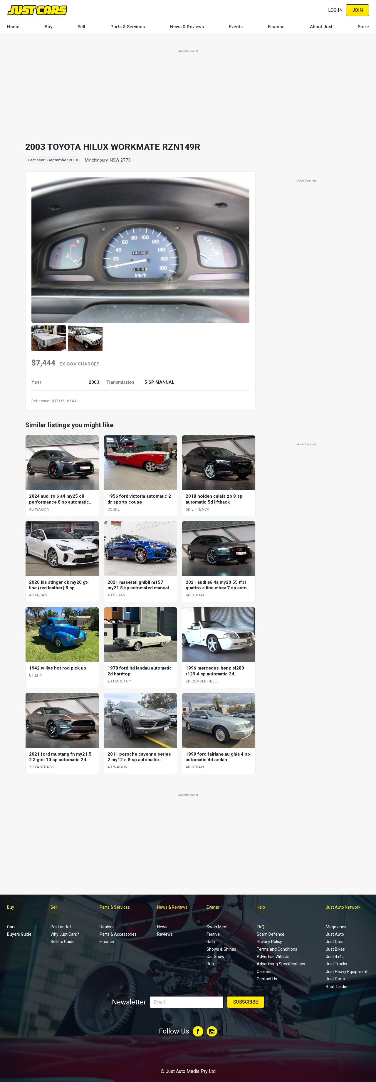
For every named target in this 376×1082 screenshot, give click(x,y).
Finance (276, 26)
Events (236, 26)
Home (13, 26)
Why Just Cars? (65, 934)
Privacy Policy (269, 941)
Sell (81, 26)
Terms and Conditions (277, 949)
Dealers (107, 927)
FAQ (260, 927)
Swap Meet (217, 927)
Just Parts (335, 979)
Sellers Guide (63, 941)
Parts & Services (127, 26)
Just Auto (335, 934)
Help (261, 907)
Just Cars (334, 941)
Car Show (215, 956)
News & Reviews (187, 26)
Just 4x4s (335, 956)
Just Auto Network (343, 907)
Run (210, 964)
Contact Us (267, 979)
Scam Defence (270, 934)
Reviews (165, 934)
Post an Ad (61, 927)
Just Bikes (335, 949)
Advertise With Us (273, 956)
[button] (48, 338)
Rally (211, 941)
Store (363, 26)
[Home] (37, 10)
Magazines (336, 927)
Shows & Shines (221, 949)
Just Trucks (336, 964)
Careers (264, 971)
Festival (214, 934)
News (162, 927)
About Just (321, 26)
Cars (11, 927)
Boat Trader (337, 986)
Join (357, 10)
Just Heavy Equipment (346, 971)
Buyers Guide (19, 934)
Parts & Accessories (118, 934)
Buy (48, 26)
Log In (335, 10)
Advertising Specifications (281, 964)
